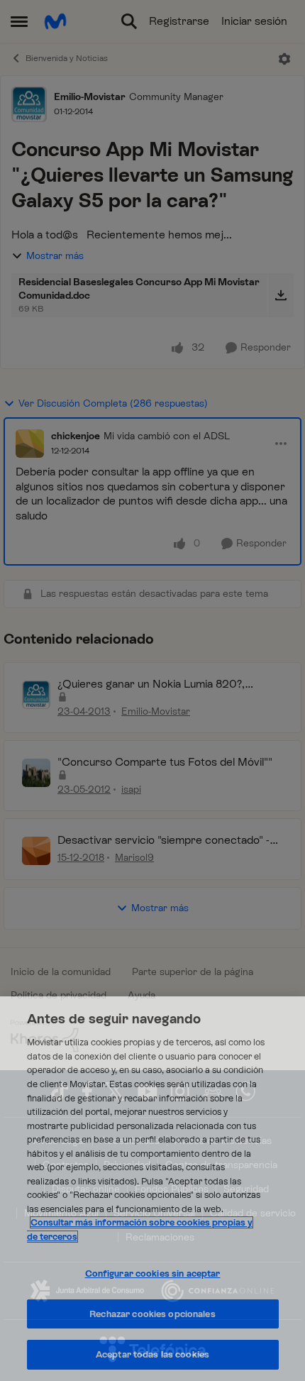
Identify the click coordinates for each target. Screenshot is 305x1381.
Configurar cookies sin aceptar (153, 1273)
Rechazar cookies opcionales (152, 1314)
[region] (152, 1188)
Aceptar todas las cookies (152, 1354)
